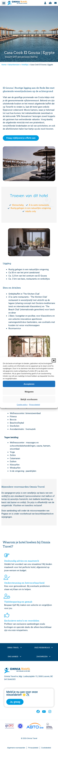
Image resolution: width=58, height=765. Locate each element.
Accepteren (29, 384)
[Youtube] (43, 711)
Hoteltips (25, 65)
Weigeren (29, 391)
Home (3, 65)
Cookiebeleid (46, 748)
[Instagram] (49, 711)
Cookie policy (22, 405)
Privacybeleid (34, 405)
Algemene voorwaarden (16, 748)
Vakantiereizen (14, 65)
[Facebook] (38, 711)
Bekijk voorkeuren (29, 399)
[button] (53, 360)
